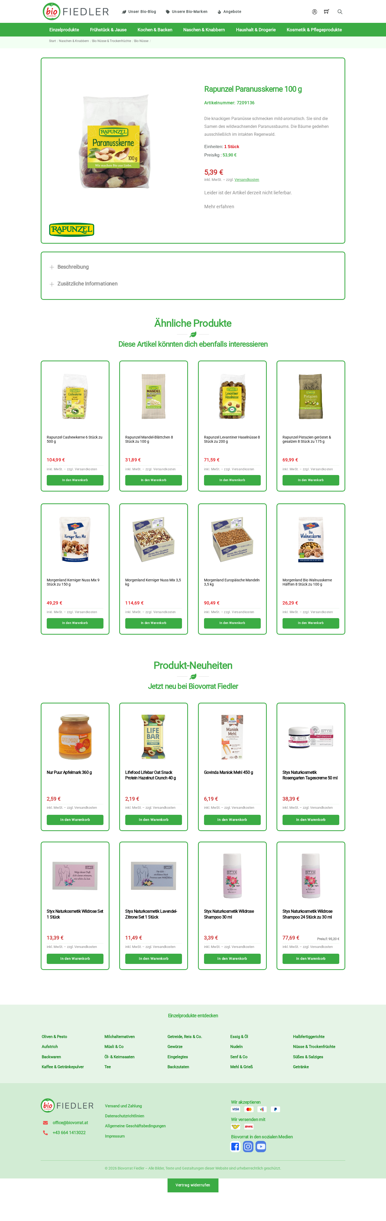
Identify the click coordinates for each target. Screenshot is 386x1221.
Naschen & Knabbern (204, 29)
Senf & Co (239, 1057)
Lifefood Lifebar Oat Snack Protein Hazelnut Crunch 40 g (150, 775)
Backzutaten (178, 1067)
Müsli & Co (114, 1046)
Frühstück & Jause (108, 29)
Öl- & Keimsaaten (119, 1057)
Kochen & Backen (155, 29)
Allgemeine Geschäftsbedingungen (135, 1126)
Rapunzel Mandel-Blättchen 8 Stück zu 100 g (149, 439)
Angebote (232, 11)
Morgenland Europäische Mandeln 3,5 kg (232, 582)
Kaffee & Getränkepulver (63, 1067)
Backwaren (51, 1057)
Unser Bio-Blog (142, 11)
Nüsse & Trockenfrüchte (314, 1046)
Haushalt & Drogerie (256, 29)
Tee (108, 1067)
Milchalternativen (120, 1036)
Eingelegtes (178, 1057)
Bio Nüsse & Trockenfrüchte (111, 41)
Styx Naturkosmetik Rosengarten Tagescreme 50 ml (310, 775)
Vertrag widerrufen (193, 1185)
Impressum (115, 1136)
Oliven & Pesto (54, 1036)
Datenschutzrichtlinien (124, 1116)
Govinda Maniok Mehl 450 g (228, 772)
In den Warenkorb (75, 820)
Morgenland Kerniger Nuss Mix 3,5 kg (153, 582)
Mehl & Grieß (241, 1067)
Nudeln (236, 1046)
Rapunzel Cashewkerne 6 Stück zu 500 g (74, 439)
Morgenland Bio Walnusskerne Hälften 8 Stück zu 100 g (307, 582)
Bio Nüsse (141, 41)
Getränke (301, 1067)
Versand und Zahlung (123, 1106)
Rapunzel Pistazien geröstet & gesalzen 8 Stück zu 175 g (307, 439)
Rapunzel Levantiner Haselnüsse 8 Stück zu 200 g (232, 439)
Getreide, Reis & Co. (185, 1036)
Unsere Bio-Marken (189, 11)
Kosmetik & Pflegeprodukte (314, 29)
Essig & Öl (239, 1036)
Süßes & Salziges (308, 1057)
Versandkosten (246, 180)
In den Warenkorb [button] (75, 480)
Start (52, 41)
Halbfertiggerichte (309, 1036)
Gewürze (175, 1046)
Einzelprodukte (64, 29)
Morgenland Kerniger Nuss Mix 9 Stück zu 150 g (73, 582)
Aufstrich (50, 1046)
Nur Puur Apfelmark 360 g (69, 772)
